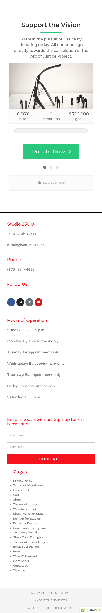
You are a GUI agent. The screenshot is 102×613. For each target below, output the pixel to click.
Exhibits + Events (24, 523)
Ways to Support (24, 509)
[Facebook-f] (11, 302)
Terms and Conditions (28, 485)
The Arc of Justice (25, 504)
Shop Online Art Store (28, 513)
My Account (21, 490)
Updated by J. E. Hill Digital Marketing (51, 608)
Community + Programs (29, 528)
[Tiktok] (29, 302)
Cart (16, 495)
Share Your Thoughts (28, 537)
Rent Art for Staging (27, 518)
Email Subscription (26, 546)
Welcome (19, 570)
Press (17, 551)
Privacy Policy (22, 480)
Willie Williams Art (25, 556)
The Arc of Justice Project (30, 542)
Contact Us (20, 565)
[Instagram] (20, 302)
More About (21, 561)
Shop (17, 499)
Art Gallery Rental (25, 532)
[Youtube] (39, 302)
